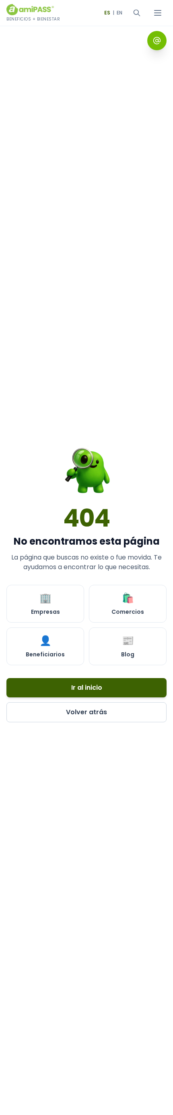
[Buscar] (137, 13)
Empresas (45, 603)
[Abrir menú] (158, 13)
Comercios (127, 603)
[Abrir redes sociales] (157, 40)
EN (119, 12)
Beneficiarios (45, 646)
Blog (127, 646)
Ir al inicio (86, 687)
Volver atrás (86, 712)
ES (107, 12)
